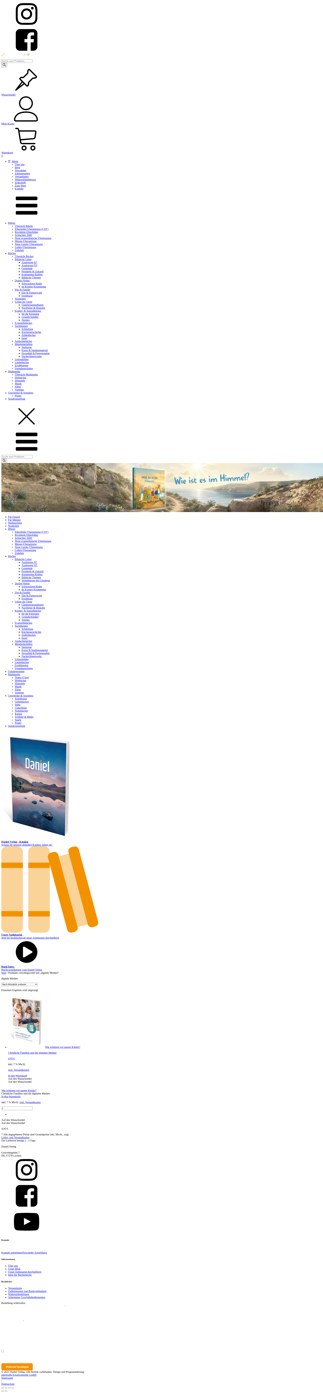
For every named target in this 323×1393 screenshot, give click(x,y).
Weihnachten (15, 522)
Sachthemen (21, 326)
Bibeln (11, 223)
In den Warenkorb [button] (17, 1075)
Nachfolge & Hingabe (33, 307)
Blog (17, 167)
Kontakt (19, 188)
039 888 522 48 (13, 54)
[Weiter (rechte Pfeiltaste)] (6, 1390)
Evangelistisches (23, 323)
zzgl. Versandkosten (18, 1070)
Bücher (12, 253)
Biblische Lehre (23, 259)
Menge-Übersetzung (26, 241)
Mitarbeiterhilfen (23, 344)
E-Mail (61, 1306)
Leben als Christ (23, 301)
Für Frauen (14, 516)
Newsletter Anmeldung (34, 1252)
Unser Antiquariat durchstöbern (24, 1271)
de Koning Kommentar (34, 286)
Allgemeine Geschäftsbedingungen (26, 1297)
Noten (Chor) (22, 677)
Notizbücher (21, 710)
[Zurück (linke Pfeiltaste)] (2, 1390)
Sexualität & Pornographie (36, 353)
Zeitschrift (20, 182)
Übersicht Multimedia (26, 374)
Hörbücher (20, 377)
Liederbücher (22, 362)
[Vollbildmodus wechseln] (6, 1387)
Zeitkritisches (29, 335)
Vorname (11, 1336)
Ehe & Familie (22, 289)
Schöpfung (27, 329)
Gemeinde (27, 268)
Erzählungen (21, 365)
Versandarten (22, 176)
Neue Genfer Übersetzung (29, 244)
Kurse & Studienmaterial (35, 350)
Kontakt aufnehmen (11, 1252)
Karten (18, 713)
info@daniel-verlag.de (41, 54)
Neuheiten (20, 298)
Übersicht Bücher (24, 256)
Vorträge (19, 389)
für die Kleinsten (30, 314)
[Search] (4, 65)
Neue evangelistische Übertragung (33, 238)
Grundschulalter (30, 317)
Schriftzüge (21, 698)
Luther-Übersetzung (25, 247)
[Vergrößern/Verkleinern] (2, 1387)
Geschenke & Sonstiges (20, 392)
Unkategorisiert (16, 671)
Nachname (67, 1336)
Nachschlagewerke (32, 356)
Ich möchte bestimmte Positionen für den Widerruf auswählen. (41, 1351)
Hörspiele (20, 380)
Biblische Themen (31, 277)
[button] (20, 1078)
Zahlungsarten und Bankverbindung (27, 1291)
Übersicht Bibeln (24, 226)
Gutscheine (21, 707)
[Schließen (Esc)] (12, 1387)
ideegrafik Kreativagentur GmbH (19, 1374)
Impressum (7, 1377)
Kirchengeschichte (31, 332)
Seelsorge (27, 347)
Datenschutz (7, 1384)
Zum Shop (20, 185)
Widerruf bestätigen (17, 1366)
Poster (18, 395)
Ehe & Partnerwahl (32, 292)
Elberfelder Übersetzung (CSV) (31, 229)
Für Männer (14, 519)
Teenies (26, 320)
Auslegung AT (29, 262)
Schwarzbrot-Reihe (32, 283)
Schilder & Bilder (24, 716)
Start (3, 972)
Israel (24, 338)
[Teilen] (9, 1387)
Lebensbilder (22, 359)
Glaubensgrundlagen (33, 304)
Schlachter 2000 (23, 235)
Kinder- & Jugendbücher (28, 310)
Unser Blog (14, 1268)
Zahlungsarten (22, 173)
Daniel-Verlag (22, 280)
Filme (18, 386)
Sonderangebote (16, 398)
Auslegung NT (30, 265)
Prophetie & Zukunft (33, 271)
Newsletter (20, 170)
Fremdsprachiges (24, 368)
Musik (18, 383)
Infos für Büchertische (20, 1274)
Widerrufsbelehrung (25, 179)
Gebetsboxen (22, 701)
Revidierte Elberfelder (26, 232)
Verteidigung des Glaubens (36, 580)
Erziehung (27, 295)
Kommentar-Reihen (32, 274)
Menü (14, 161)
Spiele (18, 719)
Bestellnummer (13, 1306)
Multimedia (14, 371)
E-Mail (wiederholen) (12, 1321)
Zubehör (19, 250)
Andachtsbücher (23, 341)
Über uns (20, 164)
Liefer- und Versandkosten (15, 1137)
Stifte (17, 704)
